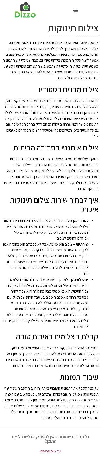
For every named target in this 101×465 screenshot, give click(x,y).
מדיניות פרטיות (50, 451)
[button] (76, 10)
